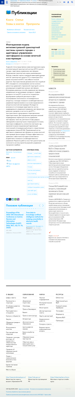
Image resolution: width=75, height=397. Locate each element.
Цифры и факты (11, 298)
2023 (59, 52)
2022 (63, 52)
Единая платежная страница (11, 365)
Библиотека (59, 298)
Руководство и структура (11, 302)
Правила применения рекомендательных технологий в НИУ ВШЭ (24, 394)
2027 (59, 49)
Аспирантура (27, 319)
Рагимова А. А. (39, 226)
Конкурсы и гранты (45, 324)
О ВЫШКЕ (9, 294)
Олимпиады (26, 306)
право (53, 37)
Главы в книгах (15, 24)
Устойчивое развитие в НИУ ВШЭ (13, 307)
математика (54, 35)
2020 (56, 54)
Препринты (33, 24)
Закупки (8, 319)
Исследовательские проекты (45, 303)
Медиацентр (60, 314)
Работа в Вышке (11, 370)
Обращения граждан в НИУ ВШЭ (13, 323)
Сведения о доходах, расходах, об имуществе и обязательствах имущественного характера (13, 341)
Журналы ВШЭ (60, 317)
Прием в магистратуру (30, 316)
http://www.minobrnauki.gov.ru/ (16, 377)
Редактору (68, 388)
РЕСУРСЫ (59, 294)
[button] (14, 209)
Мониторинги (43, 308)
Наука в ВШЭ (32, 32)
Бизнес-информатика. (11, 61)
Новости (52, 88)
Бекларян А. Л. (10, 64)
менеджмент (62, 35)
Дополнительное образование (28, 323)
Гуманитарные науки (59, 69)
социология (59, 37)
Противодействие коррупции (12, 333)
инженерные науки (56, 29)
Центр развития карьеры (28, 328)
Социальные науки (58, 79)
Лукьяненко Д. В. (30, 226)
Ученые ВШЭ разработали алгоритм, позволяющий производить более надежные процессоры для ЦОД (59, 191)
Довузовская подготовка (27, 302)
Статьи (19, 19)
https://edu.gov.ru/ (34, 377)
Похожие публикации (19, 205)
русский (13, 157)
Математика (9, 152)
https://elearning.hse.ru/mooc (59, 377)
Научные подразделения (44, 298)
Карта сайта (47, 394)
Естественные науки (59, 71)
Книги (9, 19)
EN (60, 2)
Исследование (65, 130)
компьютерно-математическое (56, 32)
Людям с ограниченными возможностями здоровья (11, 358)
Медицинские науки (59, 73)
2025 (52, 52)
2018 (63, 54)
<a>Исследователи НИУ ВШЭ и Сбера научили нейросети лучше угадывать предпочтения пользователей (59, 151)
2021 (52, 54)
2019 (59, 54)
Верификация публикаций (14, 29)
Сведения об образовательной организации (11, 351)
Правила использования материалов (16, 32)
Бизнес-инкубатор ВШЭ (28, 333)
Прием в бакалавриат (29, 309)
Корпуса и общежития (13, 316)
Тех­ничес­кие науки (58, 81)
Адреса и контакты (24, 389)
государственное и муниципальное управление (57, 23)
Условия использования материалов (40, 389)
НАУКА (42, 294)
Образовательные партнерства (28, 338)
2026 (63, 49)
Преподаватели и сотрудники (11, 312)
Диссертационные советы (45, 312)
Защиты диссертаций (46, 316)
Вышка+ (25, 312)
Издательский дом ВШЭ (62, 302)
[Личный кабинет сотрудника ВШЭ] (68, 2)
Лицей (25, 298)
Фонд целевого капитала (11, 328)
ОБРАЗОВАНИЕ (28, 294)
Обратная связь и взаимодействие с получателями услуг (29, 343)
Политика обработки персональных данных (18, 392)
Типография (59, 311)
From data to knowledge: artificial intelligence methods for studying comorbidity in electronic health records (34, 217)
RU (58, 2)
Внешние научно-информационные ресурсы (45, 329)
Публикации (24, 12)
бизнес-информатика (57, 19)
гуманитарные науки (57, 27)
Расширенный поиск (29, 29)
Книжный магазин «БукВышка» (61, 307)
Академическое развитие (44, 320)
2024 (56, 52)
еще (52, 56)
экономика (54, 38)
